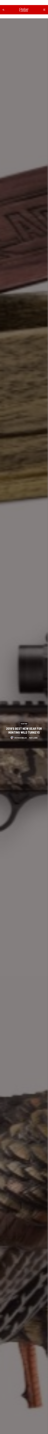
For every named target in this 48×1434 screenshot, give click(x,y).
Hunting (24, 724)
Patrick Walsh (21, 738)
